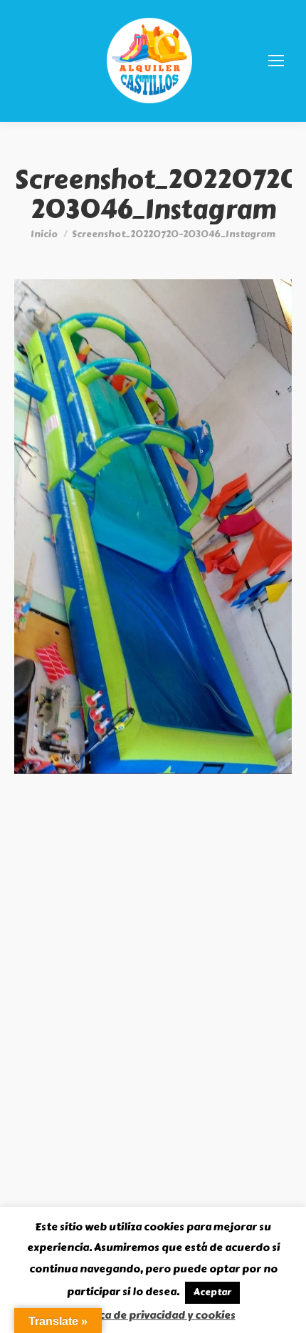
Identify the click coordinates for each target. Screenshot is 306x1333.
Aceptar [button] (212, 1292)
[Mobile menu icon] (276, 60)
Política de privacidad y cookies (153, 1315)
